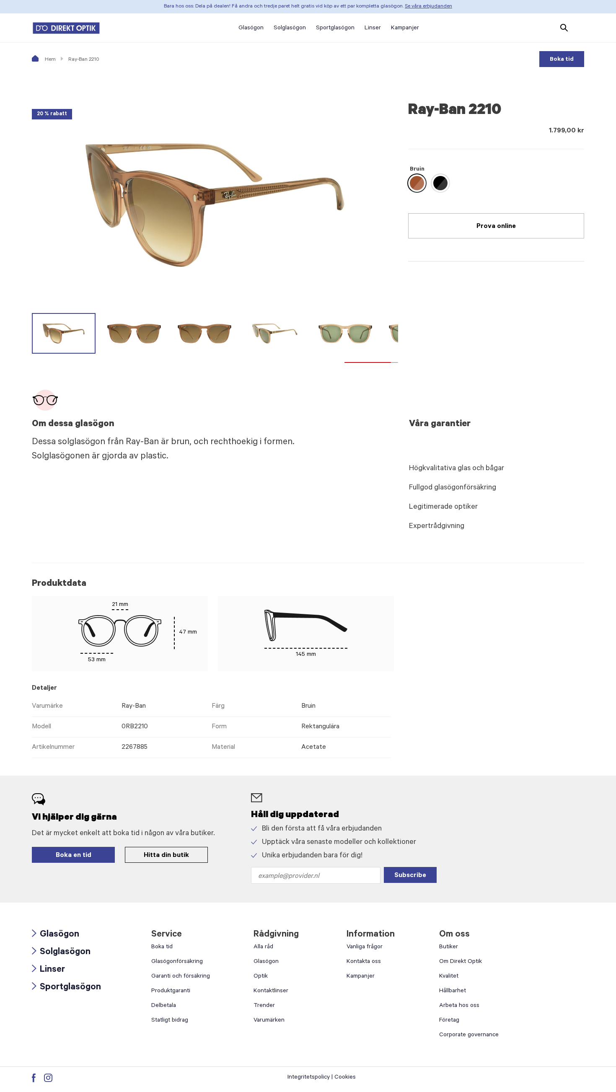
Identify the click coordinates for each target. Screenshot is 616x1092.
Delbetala (163, 1006)
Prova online (496, 226)
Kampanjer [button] (405, 28)
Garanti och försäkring (180, 976)
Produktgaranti (170, 991)
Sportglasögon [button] (335, 28)
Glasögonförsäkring (177, 962)
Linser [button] (373, 28)
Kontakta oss (364, 962)
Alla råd (263, 947)
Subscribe (410, 876)
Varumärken (269, 1020)
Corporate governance (469, 1035)
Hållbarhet (452, 991)
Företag (449, 1020)
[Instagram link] (48, 1078)
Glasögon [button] (251, 28)
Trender (264, 1006)
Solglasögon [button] (290, 28)
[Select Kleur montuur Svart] (440, 183)
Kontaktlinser (271, 991)
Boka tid (562, 60)
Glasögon (55, 935)
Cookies (345, 1077)
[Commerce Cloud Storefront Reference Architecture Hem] (66, 28)
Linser (48, 970)
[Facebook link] (34, 1078)
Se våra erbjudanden (428, 7)
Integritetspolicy (308, 1077)
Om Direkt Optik (460, 962)
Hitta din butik (166, 855)
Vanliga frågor (365, 947)
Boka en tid (73, 855)
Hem (50, 60)
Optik (261, 976)
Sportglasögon (66, 988)
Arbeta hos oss (459, 1006)
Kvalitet (448, 976)
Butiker (448, 947)
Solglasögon (61, 952)
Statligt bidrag (169, 1020)
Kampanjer (361, 976)
